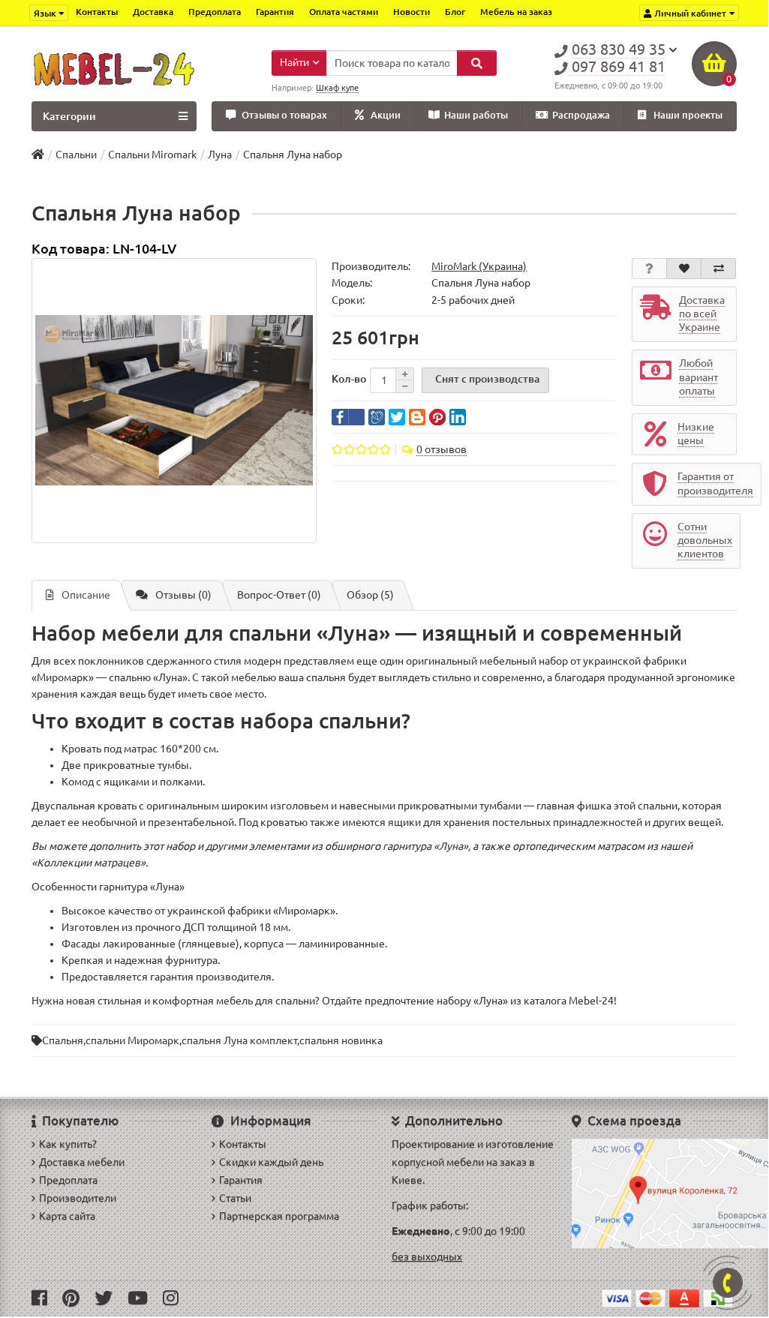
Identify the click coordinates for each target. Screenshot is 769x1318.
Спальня (62, 1040)
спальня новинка (341, 1040)
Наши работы (476, 115)
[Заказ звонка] (728, 1283)
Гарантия (275, 12)
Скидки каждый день (271, 1162)
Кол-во (349, 379)
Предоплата (214, 12)
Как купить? (68, 1144)
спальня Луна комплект (239, 1040)
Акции (386, 115)
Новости (411, 12)
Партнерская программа (279, 1216)
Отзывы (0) (183, 595)
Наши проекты (687, 115)
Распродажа (581, 115)
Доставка (153, 12)
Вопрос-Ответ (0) (279, 595)
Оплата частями (343, 12)
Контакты (97, 12)
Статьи (235, 1198)
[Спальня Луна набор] (174, 400)
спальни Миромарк (132, 1040)
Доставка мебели (82, 1162)
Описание (86, 595)
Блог (455, 12)
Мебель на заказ (516, 12)
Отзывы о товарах (284, 115)
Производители (77, 1198)
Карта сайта (67, 1216)
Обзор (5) (370, 595)
